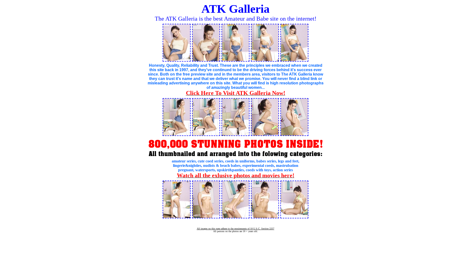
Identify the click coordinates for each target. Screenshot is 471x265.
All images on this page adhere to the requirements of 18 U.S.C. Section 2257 (235, 228)
